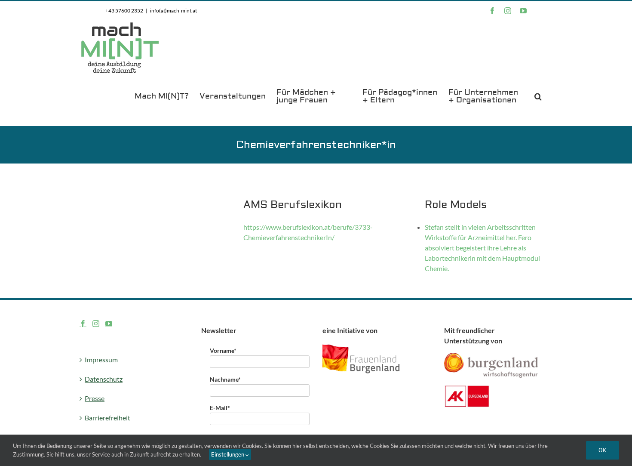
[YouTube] (108, 323)
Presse (94, 398)
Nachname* (225, 379)
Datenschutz (104, 379)
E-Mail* (220, 407)
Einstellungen (228, 454)
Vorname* (223, 350)
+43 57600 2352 (124, 10)
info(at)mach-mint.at (173, 10)
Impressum (101, 359)
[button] (538, 95)
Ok (602, 450)
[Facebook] (83, 323)
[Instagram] (95, 323)
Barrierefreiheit (107, 418)
